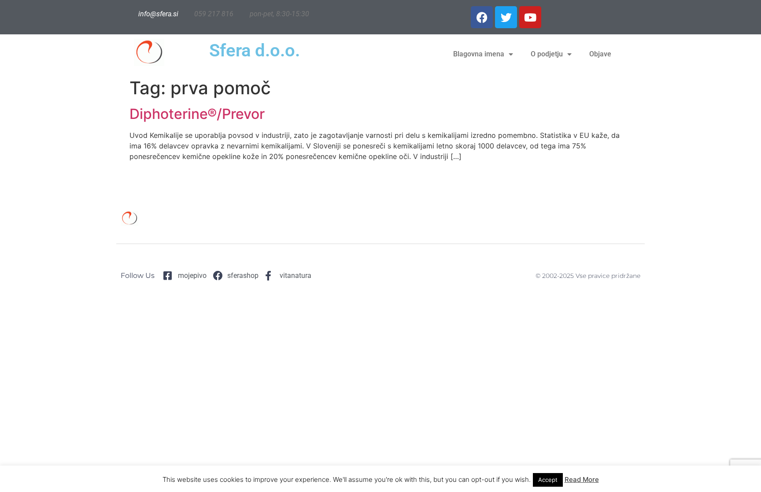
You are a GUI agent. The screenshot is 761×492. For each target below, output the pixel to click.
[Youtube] (530, 17)
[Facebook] (482, 17)
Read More (582, 479)
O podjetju (547, 54)
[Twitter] (506, 17)
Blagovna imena (478, 54)
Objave (600, 54)
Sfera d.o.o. (254, 50)
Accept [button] (548, 479)
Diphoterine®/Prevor (197, 113)
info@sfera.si (158, 14)
